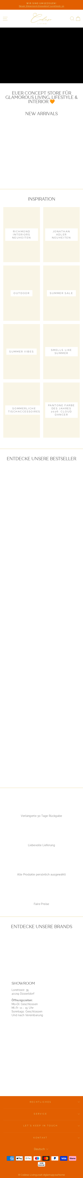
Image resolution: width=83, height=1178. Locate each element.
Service (40, 1114)
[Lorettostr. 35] (41, 1033)
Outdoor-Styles (21, 71)
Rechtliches (40, 1102)
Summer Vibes (55, 71)
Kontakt (40, 1137)
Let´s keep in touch (40, 1125)
